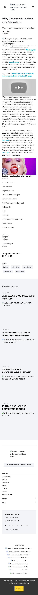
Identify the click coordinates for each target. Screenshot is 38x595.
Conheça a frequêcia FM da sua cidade (18, 464)
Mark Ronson (14, 62)
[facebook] (3, 256)
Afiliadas (4, 485)
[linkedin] (11, 256)
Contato (4, 491)
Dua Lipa (5, 152)
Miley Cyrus (31, 50)
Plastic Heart (20, 271)
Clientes (4, 488)
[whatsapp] (8, 256)
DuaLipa (5, 267)
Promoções (5, 482)
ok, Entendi (19, 589)
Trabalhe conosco (7, 494)
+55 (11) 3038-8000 (12, 529)
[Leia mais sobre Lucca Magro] (19, 237)
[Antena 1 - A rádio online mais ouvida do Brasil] (19, 7)
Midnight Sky (8, 271)
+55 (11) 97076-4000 (13, 520)
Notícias (4, 479)
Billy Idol (5, 140)
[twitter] (5, 256)
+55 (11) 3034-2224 (12, 517)
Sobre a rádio (6, 476)
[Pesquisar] (5, 7)
